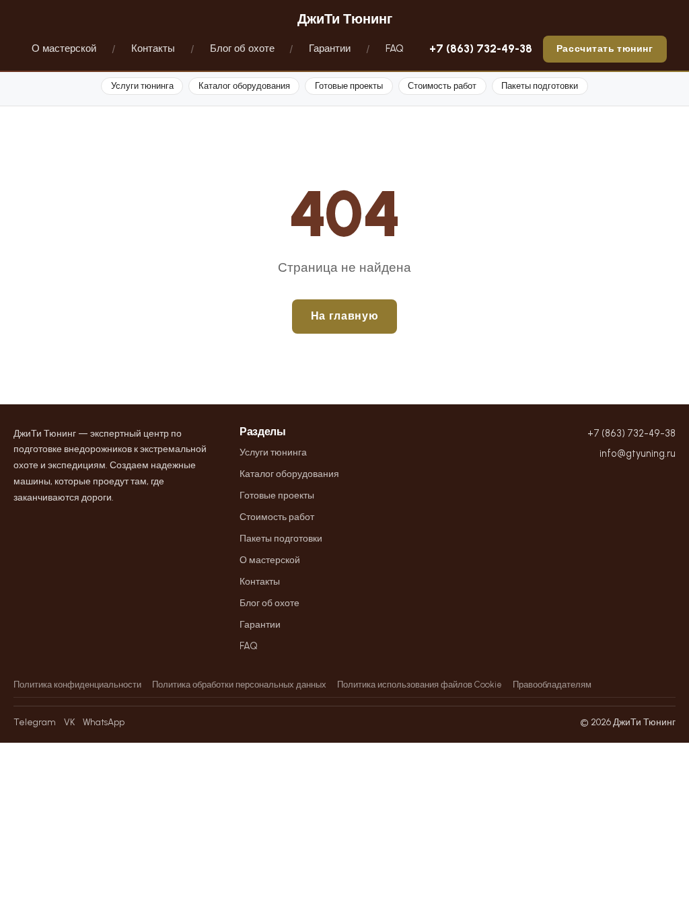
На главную (344, 315)
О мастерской (64, 48)
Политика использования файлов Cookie (419, 684)
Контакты (153, 48)
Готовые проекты (349, 86)
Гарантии (330, 48)
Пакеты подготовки (539, 86)
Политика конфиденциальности (77, 684)
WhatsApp (103, 721)
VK (69, 721)
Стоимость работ (442, 86)
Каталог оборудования (244, 86)
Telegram (34, 721)
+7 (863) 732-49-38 (480, 48)
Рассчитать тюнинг (604, 48)
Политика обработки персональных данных (239, 684)
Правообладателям (552, 684)
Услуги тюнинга (142, 86)
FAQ (395, 48)
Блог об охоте (242, 48)
